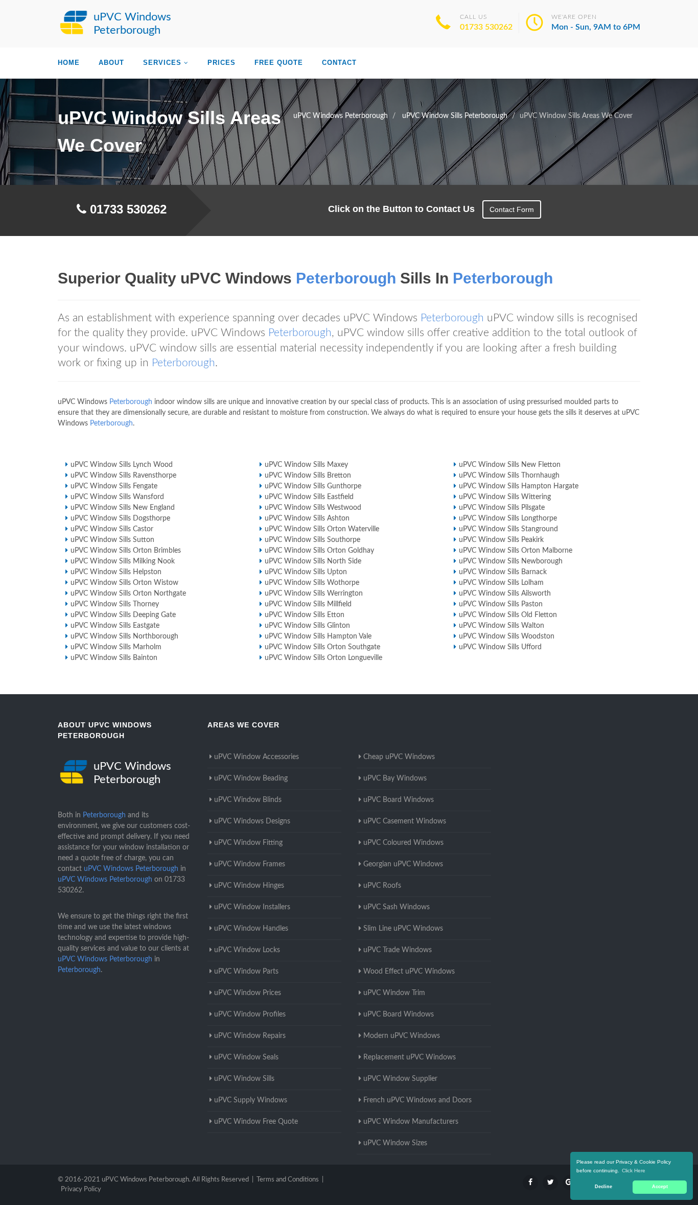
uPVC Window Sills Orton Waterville (322, 529)
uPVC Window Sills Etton (304, 615)
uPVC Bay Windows (395, 778)
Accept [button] (660, 1186)
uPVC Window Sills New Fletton (510, 464)
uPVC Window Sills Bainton (114, 657)
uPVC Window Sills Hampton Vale (318, 636)
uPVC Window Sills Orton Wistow (124, 582)
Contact (339, 62)
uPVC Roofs (382, 885)
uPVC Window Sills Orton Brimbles (126, 550)
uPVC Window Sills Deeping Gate (123, 615)
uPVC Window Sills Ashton (307, 518)
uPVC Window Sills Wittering (505, 497)
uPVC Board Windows (398, 800)
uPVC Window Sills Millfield (308, 604)
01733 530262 (486, 27)
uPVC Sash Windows (396, 907)
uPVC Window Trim (394, 993)
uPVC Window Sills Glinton (307, 625)
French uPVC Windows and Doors (417, 1100)
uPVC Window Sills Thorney (115, 604)
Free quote (278, 62)
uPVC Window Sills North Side (313, 561)
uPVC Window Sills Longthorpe (508, 518)
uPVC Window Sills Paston (501, 604)
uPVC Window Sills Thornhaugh (509, 475)
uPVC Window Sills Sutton (112, 540)
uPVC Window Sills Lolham (501, 582)
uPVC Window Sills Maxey (306, 464)
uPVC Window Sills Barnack (503, 572)
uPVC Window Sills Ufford (500, 647)
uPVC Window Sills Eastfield (309, 497)
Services (162, 62)
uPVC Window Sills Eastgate (115, 625)
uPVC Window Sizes (395, 1143)
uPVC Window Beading (251, 778)
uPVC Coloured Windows (403, 842)
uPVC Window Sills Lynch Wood (122, 464)
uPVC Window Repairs (250, 1035)
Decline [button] (603, 1186)
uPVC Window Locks (247, 950)
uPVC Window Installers (252, 907)
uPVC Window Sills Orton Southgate (322, 647)
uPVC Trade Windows (397, 950)
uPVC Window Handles (251, 928)
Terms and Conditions (288, 1179)
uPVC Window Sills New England (123, 507)
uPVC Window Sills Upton (306, 572)
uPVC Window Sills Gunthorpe (313, 486)
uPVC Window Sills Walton (501, 625)
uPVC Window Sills (244, 1078)
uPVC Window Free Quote (256, 1121)
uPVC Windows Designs (252, 821)
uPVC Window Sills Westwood (313, 507)
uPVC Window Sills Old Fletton (508, 615)
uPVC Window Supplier (400, 1078)
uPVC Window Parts (246, 971)
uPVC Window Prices (247, 993)
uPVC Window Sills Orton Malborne (515, 550)
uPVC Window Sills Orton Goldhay (319, 550)
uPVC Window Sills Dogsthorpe (120, 518)
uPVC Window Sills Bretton (308, 475)
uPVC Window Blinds (248, 800)
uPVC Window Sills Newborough (511, 561)
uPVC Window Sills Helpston (116, 572)
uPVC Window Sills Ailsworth (505, 593)
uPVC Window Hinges (249, 885)
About (111, 62)
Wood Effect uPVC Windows (409, 971)
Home (69, 62)
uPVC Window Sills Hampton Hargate (518, 486)
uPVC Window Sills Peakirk (501, 540)
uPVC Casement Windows (404, 821)
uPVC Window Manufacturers (410, 1121)
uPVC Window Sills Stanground (508, 529)
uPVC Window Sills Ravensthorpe (123, 475)
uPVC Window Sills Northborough (124, 636)
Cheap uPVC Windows (399, 757)
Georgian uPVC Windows (403, 864)
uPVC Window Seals (246, 1057)
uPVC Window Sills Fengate (114, 486)
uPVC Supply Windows (250, 1100)
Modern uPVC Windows (401, 1035)
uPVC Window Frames (249, 864)
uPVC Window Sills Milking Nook (123, 561)
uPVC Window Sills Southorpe (312, 540)
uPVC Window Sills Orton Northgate (128, 593)
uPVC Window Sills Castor (112, 529)
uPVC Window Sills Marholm (116, 647)
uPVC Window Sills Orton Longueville (323, 657)
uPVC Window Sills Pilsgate (502, 507)
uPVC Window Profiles (250, 1014)
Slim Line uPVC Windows (403, 928)
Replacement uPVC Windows (409, 1057)
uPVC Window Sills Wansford (117, 497)
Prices (221, 62)
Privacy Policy (81, 1189)
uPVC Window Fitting (248, 842)
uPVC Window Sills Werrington (314, 593)
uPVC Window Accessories (256, 757)
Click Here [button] (633, 1170)
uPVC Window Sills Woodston (506, 636)
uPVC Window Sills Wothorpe (312, 582)
